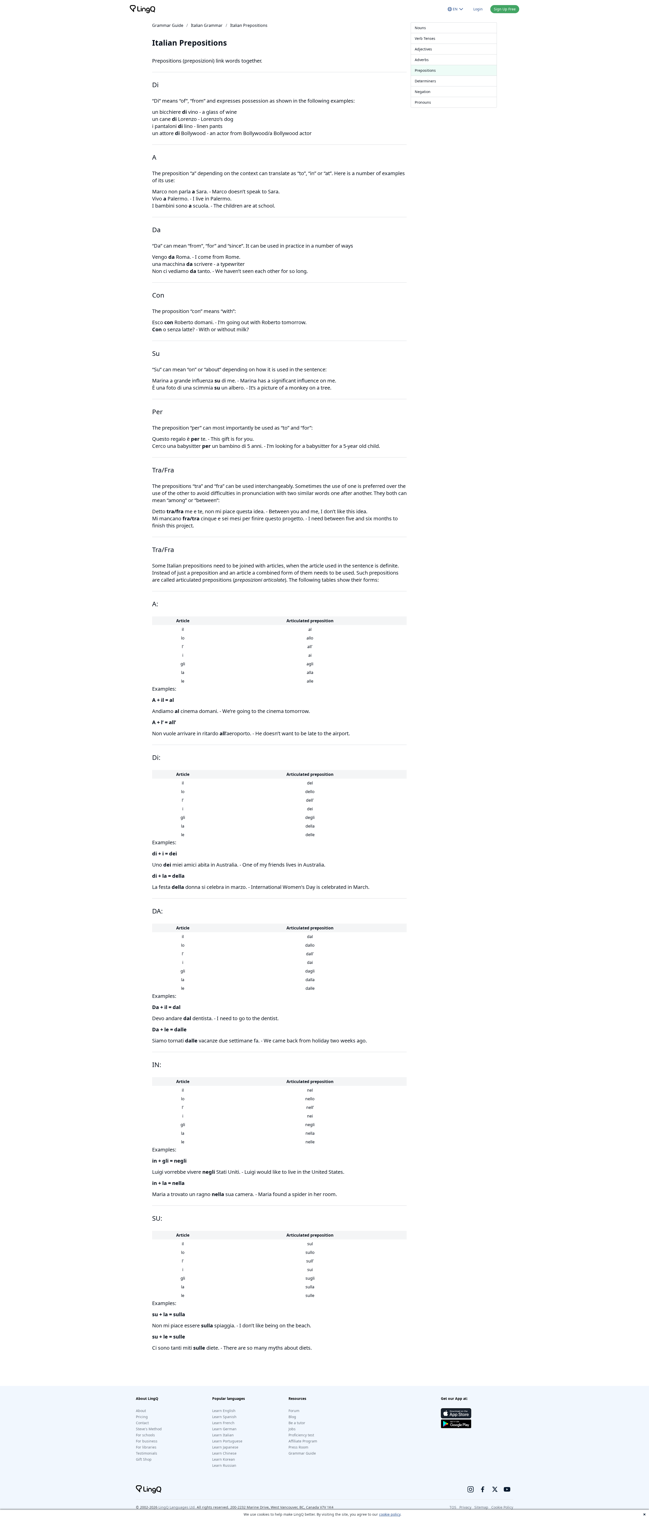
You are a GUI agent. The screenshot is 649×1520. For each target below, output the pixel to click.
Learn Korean (223, 1459)
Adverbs (422, 59)
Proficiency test (301, 1435)
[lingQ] (142, 9)
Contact (142, 1422)
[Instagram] (470, 1489)
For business (146, 1441)
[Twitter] (495, 1489)
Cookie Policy (502, 1507)
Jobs (292, 1428)
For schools (145, 1435)
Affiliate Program (303, 1441)
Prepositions (425, 70)
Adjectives (423, 49)
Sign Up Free (505, 9)
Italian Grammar (207, 25)
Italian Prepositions (248, 25)
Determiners (425, 81)
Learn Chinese (224, 1453)
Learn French (223, 1422)
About (141, 1410)
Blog (292, 1416)
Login (478, 9)
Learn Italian (223, 1435)
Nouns (420, 27)
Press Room (298, 1447)
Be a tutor (297, 1422)
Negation (422, 91)
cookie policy (389, 1514)
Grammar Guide (167, 25)
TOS (452, 1507)
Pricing (142, 1416)
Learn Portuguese (227, 1441)
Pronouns (423, 102)
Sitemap (481, 1507)
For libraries (146, 1447)
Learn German (224, 1428)
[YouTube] (507, 1489)
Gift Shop (144, 1459)
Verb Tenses (425, 38)
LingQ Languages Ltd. (177, 1507)
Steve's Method (149, 1428)
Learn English (224, 1410)
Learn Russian (224, 1465)
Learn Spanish (224, 1416)
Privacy (465, 1507)
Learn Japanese (225, 1447)
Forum (294, 1410)
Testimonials (146, 1453)
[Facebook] (483, 1489)
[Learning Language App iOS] (456, 1413)
